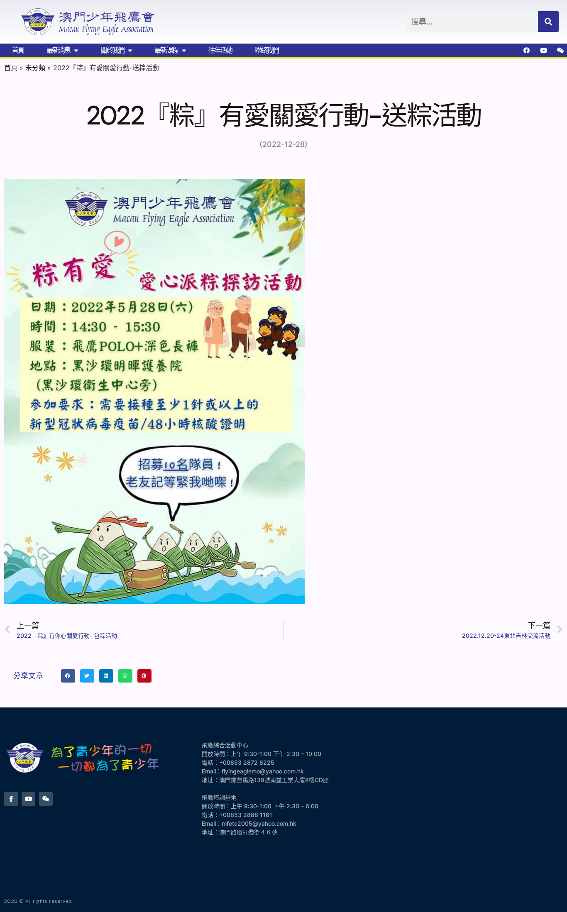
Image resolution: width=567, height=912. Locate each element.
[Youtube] (544, 50)
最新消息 (58, 50)
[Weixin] (561, 50)
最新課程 (166, 50)
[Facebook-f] (11, 799)
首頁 (17, 50)
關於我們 (112, 50)
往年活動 (220, 50)
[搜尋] (548, 21)
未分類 (35, 67)
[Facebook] (527, 50)
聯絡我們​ (266, 50)
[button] (68, 676)
